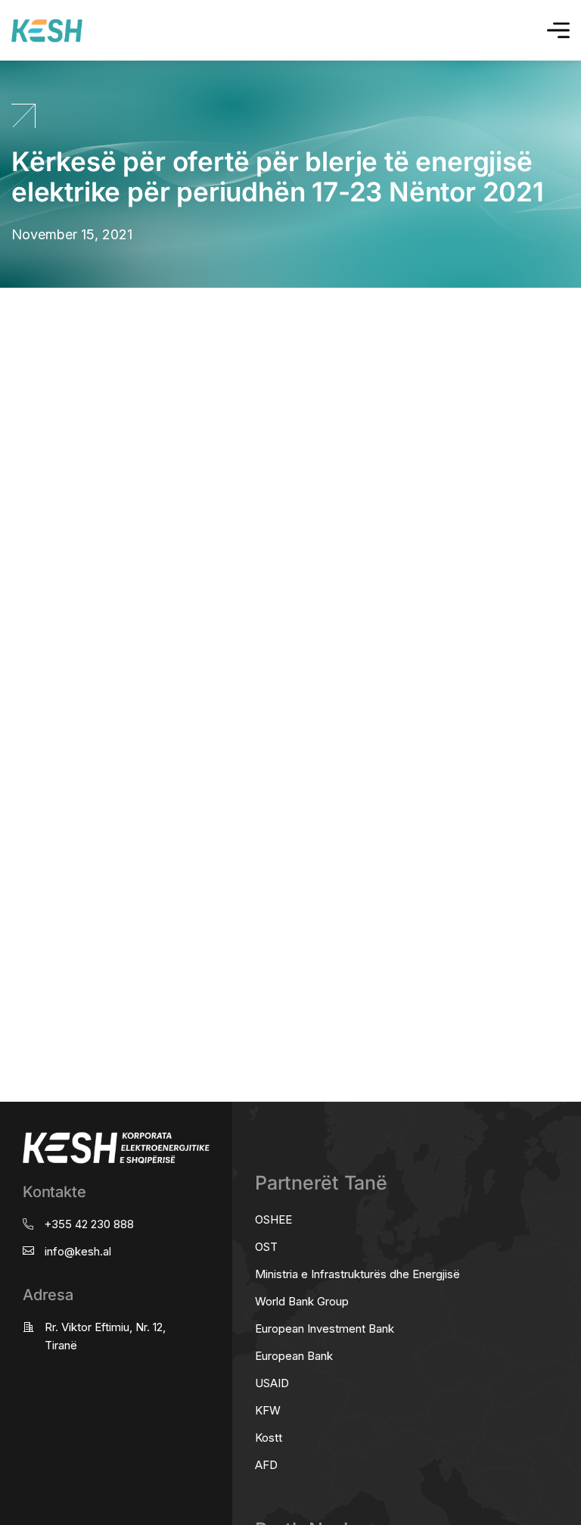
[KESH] (46, 30)
